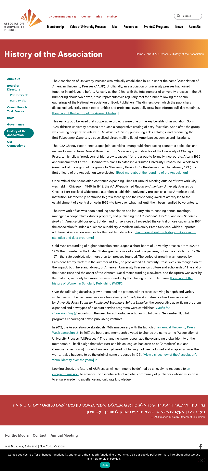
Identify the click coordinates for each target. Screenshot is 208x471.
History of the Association (16, 133)
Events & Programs (156, 26)
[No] (201, 460)
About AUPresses (157, 54)
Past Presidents (19, 95)
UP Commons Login (61, 16)
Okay (105, 465)
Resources (131, 26)
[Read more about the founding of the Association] (152, 172)
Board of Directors (13, 87)
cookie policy (149, 454)
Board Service (18, 100)
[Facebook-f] (200, 446)
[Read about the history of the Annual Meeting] (85, 113)
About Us (194, 26)
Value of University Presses (88, 26)
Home (139, 54)
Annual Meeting (64, 435)
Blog (99, 16)
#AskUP (112, 16)
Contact (86, 16)
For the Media (17, 435)
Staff (10, 118)
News (179, 26)
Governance (15, 124)
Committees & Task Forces (17, 109)
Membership (55, 26)
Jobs (114, 26)
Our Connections (16, 143)
